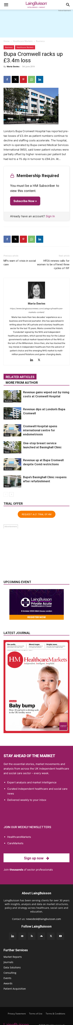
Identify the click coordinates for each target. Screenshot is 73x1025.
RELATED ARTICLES (20, 377)
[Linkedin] (39, 79)
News (7, 435)
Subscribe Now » (25, 201)
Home (7, 41)
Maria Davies (13, 66)
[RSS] (31, 936)
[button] (6, 5)
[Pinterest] (23, 79)
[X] (15, 79)
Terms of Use (35, 1013)
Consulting (10, 972)
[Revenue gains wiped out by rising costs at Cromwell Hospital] (12, 396)
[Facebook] (7, 79)
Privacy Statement (17, 1013)
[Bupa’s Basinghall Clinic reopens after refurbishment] (12, 481)
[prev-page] (6, 494)
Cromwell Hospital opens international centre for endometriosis (40, 430)
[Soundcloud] (41, 936)
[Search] (68, 5)
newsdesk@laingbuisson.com (43, 919)
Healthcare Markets (23, 41)
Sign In (50, 216)
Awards (8, 983)
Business (40, 41)
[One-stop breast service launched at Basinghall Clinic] (12, 447)
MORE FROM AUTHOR (22, 382)
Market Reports (13, 956)
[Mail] (22, 936)
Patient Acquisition (15, 988)
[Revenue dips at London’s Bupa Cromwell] (12, 413)
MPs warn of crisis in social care (20, 262)
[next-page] (11, 494)
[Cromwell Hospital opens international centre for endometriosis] (12, 430)
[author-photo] (36, 298)
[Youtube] (60, 936)
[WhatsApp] (31, 79)
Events (7, 978)
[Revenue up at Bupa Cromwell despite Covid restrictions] (12, 464)
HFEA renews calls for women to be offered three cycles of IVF (53, 264)
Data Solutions (12, 967)
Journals (8, 962)
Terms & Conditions (55, 1013)
